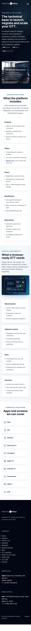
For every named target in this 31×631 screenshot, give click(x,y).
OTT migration (7, 552)
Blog (3, 550)
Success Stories (7, 548)
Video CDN (5, 557)
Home (4, 536)
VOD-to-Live (10, 160)
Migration (5, 545)
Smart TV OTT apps (9, 555)
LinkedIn (26, 616)
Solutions (5, 543)
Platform (5, 538)
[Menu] (27, 3)
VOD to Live (6, 540)
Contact (4, 562)
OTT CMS (5, 559)
